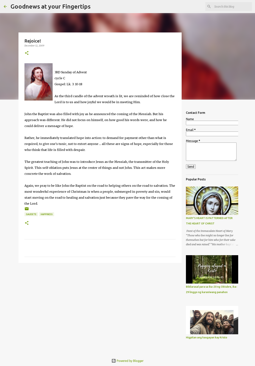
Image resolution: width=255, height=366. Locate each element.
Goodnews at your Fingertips (50, 6)
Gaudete (31, 214)
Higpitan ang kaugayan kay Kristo (206, 337)
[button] (26, 53)
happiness (47, 214)
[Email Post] (26, 210)
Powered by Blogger (130, 360)
